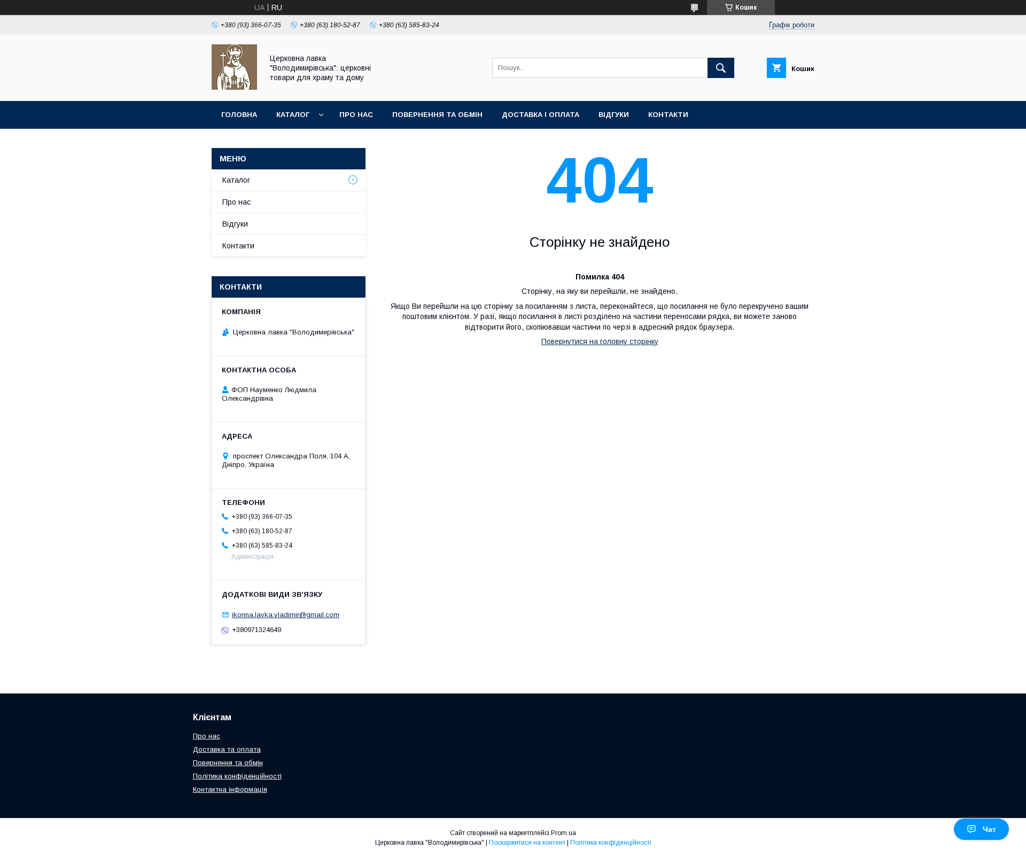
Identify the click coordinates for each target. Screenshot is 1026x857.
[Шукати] (721, 68)
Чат (989, 829)
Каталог (292, 115)
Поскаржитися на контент (527, 842)
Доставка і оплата (540, 115)
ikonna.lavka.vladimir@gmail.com (285, 615)
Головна (239, 115)
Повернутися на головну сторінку (599, 341)
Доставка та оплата (227, 749)
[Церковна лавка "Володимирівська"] (234, 87)
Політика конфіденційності (237, 776)
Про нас (356, 115)
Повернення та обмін (437, 115)
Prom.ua (563, 833)
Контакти (668, 115)
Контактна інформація (230, 789)
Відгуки (613, 115)
